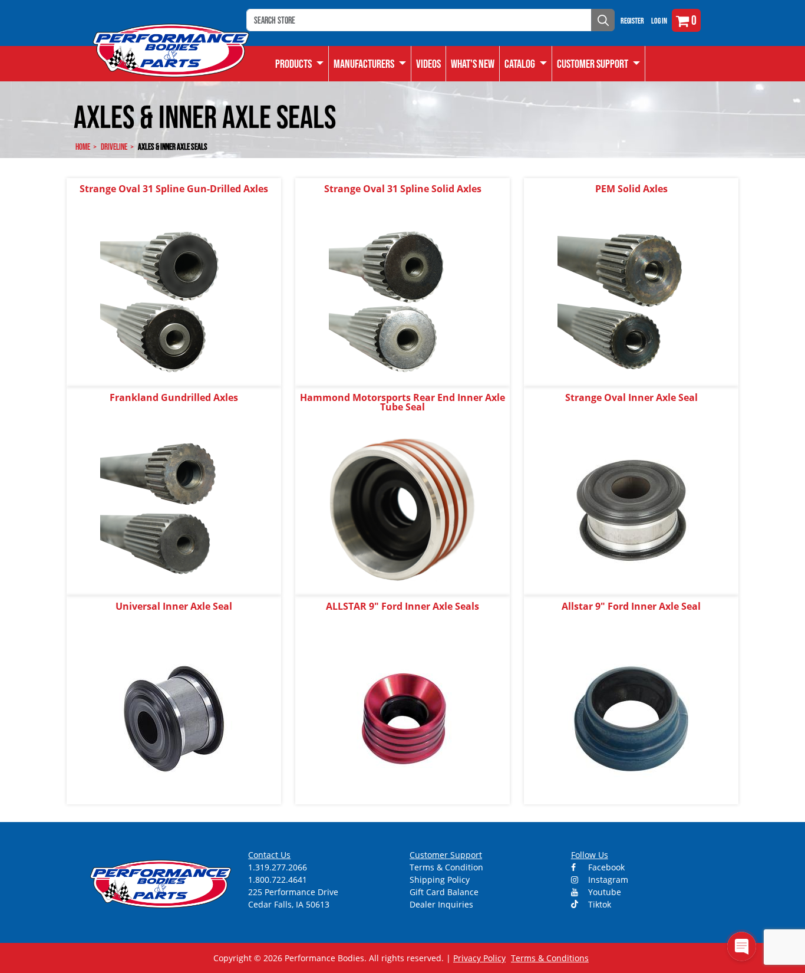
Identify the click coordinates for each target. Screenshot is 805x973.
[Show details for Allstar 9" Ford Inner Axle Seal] (631, 718)
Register (632, 20)
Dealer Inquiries (441, 904)
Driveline (114, 147)
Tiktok (598, 904)
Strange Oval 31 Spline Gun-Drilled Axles (174, 188)
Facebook (605, 867)
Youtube (603, 892)
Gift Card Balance (444, 892)
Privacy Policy (479, 958)
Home (82, 147)
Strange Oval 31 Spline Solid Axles (402, 188)
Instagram (607, 879)
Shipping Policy (440, 879)
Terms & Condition (446, 867)
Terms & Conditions (550, 958)
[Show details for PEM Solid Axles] (631, 300)
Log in (659, 20)
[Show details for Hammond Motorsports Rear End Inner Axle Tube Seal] (402, 509)
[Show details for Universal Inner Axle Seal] (174, 718)
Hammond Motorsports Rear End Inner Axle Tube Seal (402, 402)
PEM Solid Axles (631, 188)
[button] (526, 63)
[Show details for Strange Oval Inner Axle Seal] (631, 509)
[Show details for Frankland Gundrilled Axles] (174, 509)
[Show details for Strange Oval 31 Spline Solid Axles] (402, 300)
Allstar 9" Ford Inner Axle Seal (631, 606)
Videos (428, 63)
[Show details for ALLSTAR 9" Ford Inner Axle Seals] (402, 718)
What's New (472, 63)
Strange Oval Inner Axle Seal (631, 397)
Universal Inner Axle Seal (174, 606)
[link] (299, 63)
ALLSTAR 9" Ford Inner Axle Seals (402, 606)
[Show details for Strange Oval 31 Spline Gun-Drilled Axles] (174, 300)
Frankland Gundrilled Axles (174, 397)
